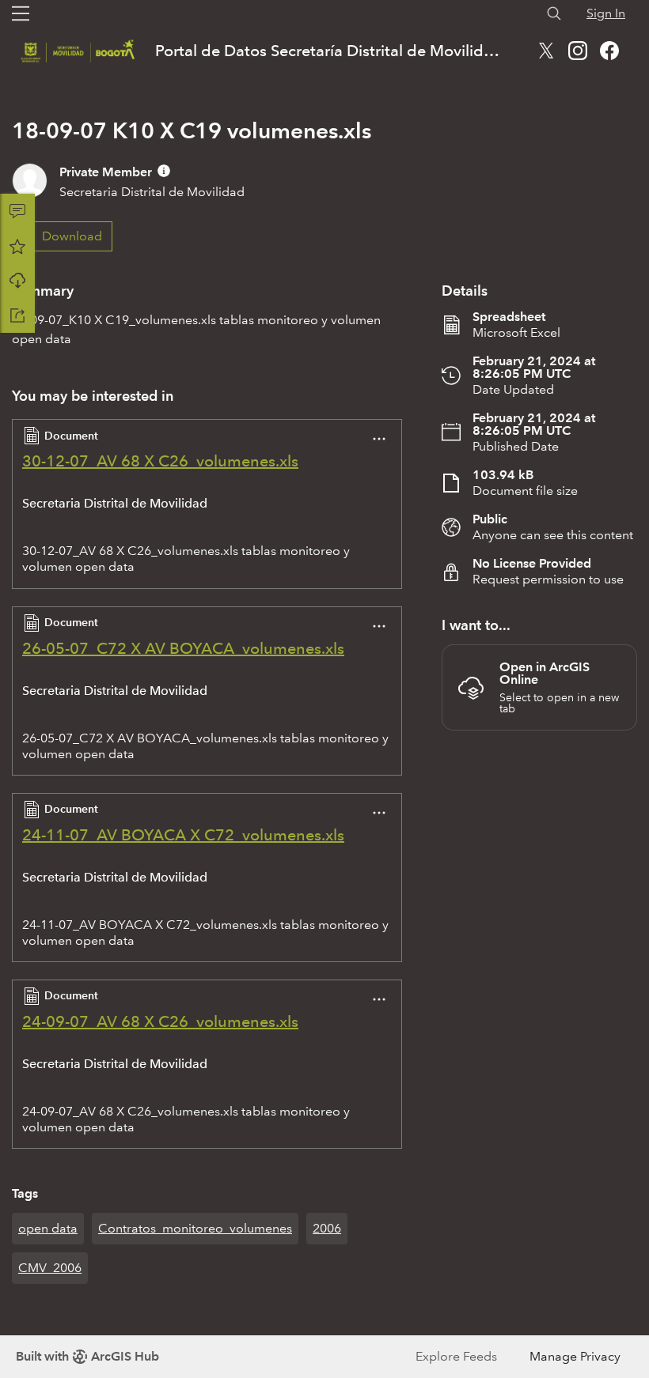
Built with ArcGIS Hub (87, 1356)
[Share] (17, 315)
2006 (327, 1228)
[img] (164, 171)
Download (17, 280)
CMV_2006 (50, 1267)
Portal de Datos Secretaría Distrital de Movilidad (329, 50)
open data (48, 1228)
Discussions (17, 211)
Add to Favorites (17, 245)
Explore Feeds (456, 1356)
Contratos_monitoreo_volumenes (195, 1228)
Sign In (605, 13)
